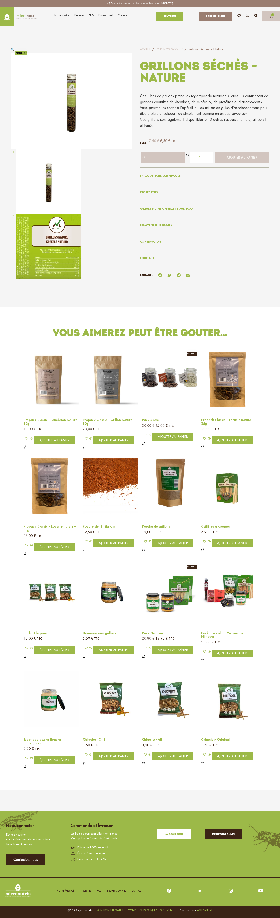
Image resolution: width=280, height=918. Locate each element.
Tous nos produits (169, 49)
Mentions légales (109, 910)
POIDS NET (147, 258)
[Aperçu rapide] (31, 438)
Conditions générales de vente (152, 910)
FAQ (91, 15)
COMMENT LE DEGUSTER (156, 225)
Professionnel (105, 15)
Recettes (79, 15)
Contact (122, 15)
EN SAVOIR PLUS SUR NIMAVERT (161, 175)
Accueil (145, 49)
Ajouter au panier (242, 157)
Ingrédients (149, 192)
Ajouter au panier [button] (54, 440)
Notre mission (62, 15)
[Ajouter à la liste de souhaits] (163, 157)
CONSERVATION (150, 241)
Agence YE (205, 910)
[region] (53, 875)
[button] (12, 49)
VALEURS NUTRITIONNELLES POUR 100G (166, 208)
